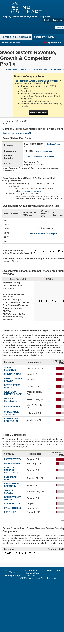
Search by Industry (44, 37)
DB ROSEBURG (12, 463)
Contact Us (31, 570)
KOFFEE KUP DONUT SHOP (11, 419)
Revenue (25, 69)
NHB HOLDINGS (12, 374)
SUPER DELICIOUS (10, 368)
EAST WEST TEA (13, 459)
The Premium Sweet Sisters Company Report (37, 81)
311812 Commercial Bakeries (39, 156)
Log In (47, 20)
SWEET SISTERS (12, 508)
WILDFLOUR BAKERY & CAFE (13, 393)
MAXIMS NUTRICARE (10, 399)
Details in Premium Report (44, 233)
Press (50, 570)
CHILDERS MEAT (13, 503)
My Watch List (54, 42)
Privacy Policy (12, 575)
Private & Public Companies (16, 37)
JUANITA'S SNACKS (9, 491)
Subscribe (57, 20)
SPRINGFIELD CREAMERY (11, 484)
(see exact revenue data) (31, 191)
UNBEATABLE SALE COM (11, 413)
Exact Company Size (44, 151)
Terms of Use (32, 573)
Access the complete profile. (17, 133)
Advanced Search (11, 42)
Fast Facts (11, 69)
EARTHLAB (10, 512)
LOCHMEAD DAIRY (10, 478)
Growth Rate (40, 69)
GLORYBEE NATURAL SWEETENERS (11, 470)
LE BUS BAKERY (12, 406)
